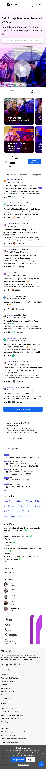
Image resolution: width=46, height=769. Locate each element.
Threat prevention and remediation (13, 739)
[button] (41, 764)
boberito (10, 180)
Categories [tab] (36, 175)
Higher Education (24, 516)
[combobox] (23, 40)
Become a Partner (7, 691)
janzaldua (10, 315)
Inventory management (9, 722)
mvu (11, 583)
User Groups (9, 516)
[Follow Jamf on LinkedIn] (7, 664)
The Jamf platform (7, 708)
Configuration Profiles (23, 501)
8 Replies (7, 539)
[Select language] (31, 5)
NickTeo (10, 273)
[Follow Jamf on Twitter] (2, 664)
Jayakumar (11, 296)
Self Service (9, 506)
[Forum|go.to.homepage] (12, 4)
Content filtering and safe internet (13, 742)
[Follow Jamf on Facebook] (19, 664)
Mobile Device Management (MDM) (13, 715)
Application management (10, 718)
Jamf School (24, 511)
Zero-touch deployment (9, 712)
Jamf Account (6, 698)
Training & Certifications (9, 678)
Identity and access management (13, 732)
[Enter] (4, 40)
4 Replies (7, 533)
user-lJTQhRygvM (13, 203)
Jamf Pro (8, 501)
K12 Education (10, 511)
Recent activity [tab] (9, 175)
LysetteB (10, 224)
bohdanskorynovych (14, 338)
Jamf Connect (22, 506)
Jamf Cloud (35, 506)
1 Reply (6, 562)
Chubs (12, 589)
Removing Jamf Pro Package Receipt (17, 536)
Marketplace (5, 688)
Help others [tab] (23, 175)
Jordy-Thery (14, 602)
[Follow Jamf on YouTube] (11, 664)
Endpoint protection (8, 735)
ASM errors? (8, 542)
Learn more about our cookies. (23, 755)
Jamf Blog (4, 685)
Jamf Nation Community (9, 681)
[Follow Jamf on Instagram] (15, 664)
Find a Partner (6, 695)
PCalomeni (10, 387)
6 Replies (7, 545)
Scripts (37, 501)
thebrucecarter (15, 608)
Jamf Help (5, 674)
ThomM (12, 596)
